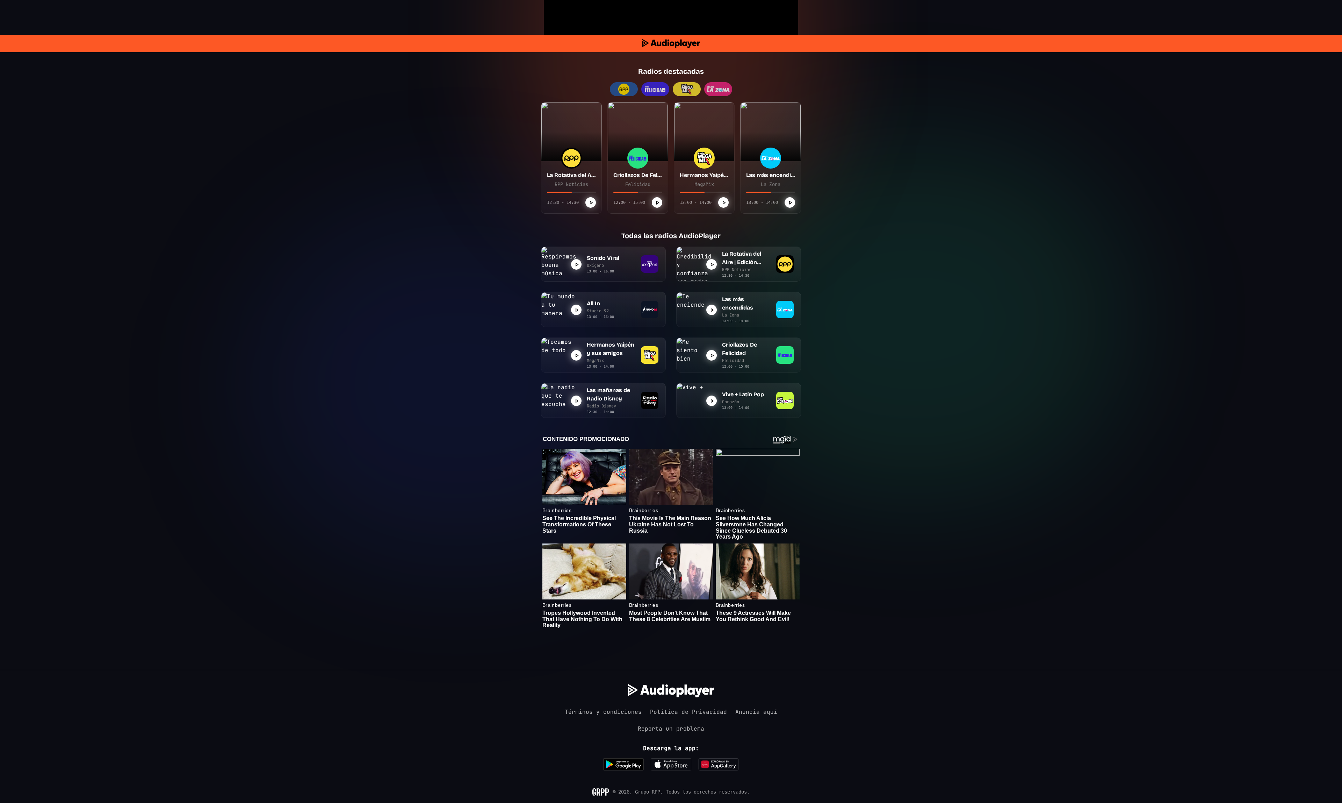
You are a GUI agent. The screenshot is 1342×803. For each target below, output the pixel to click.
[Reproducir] (590, 202)
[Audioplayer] (671, 43)
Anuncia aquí (756, 712)
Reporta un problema (671, 728)
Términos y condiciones (603, 712)
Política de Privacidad (688, 712)
